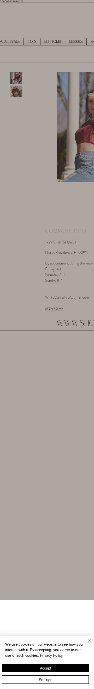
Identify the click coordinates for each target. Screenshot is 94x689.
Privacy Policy (51, 655)
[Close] (86, 643)
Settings (45, 679)
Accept (45, 668)
